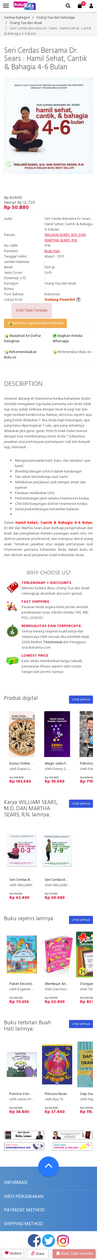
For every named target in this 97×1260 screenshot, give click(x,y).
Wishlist (15, 1254)
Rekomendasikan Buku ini (20, 355)
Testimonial (52, 642)
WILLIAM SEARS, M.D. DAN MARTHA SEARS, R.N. (65, 238)
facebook (34, 1240)
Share (39, 1254)
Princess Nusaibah (58, 1094)
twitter (48, 1240)
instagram (63, 1240)
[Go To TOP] (48, 1166)
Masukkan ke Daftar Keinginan (22, 338)
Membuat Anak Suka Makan (67, 984)
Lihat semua (81, 699)
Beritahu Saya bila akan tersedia (37, 323)
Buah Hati (52, 251)
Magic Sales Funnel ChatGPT (67, 764)
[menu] (6, 6)
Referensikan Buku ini (74, 352)
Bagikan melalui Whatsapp (67, 338)
